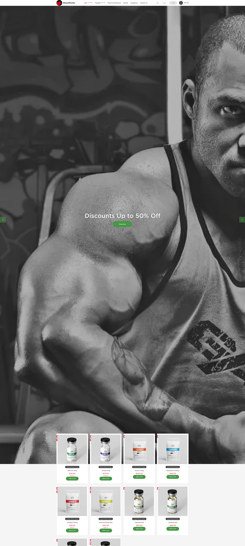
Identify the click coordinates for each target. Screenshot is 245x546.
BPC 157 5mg (72, 470)
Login (164, 3)
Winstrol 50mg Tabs (106, 522)
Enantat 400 (173, 522)
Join (173, 3)
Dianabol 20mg (72, 522)
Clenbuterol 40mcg (172, 470)
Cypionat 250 (139, 522)
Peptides (100, 3)
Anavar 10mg (139, 470)
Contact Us (143, 3)
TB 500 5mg (106, 470)
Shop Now (122, 224)
